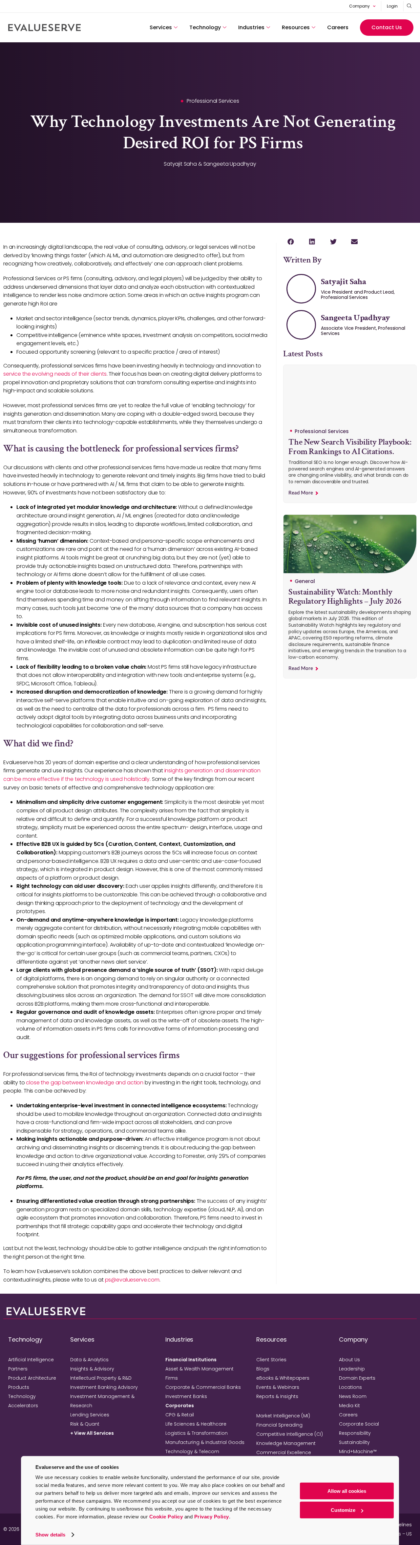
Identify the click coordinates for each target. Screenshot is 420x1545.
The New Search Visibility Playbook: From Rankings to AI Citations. (349, 446)
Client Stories (271, 1359)
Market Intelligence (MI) (283, 1415)
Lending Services (89, 1414)
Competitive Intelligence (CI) (289, 1434)
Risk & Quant (84, 1424)
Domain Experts (357, 1378)
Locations (350, 1387)
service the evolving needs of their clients (55, 374)
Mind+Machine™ (358, 1451)
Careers (337, 27)
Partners (18, 1369)
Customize (343, 1510)
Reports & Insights (277, 1396)
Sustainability (354, 1442)
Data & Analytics (89, 1359)
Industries (251, 27)
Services (161, 27)
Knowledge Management (286, 1443)
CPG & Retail (179, 1414)
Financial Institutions (191, 1359)
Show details (50, 1534)
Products (18, 1387)
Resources (296, 27)
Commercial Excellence (283, 1452)
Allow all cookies (346, 1491)
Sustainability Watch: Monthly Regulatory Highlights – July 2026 (345, 596)
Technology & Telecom (192, 1451)
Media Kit (349, 1405)
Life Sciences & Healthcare (195, 1424)
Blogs (262, 1369)
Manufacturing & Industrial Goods (204, 1442)
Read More (301, 493)
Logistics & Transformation (196, 1433)
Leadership (352, 1369)
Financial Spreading (279, 1425)
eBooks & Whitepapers (282, 1378)
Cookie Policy (166, 1516)
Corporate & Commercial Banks (203, 1387)
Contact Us (386, 27)
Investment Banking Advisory (104, 1387)
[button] (290, 241)
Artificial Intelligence (31, 1359)
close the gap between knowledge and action (84, 1082)
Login (392, 6)
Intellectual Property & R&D (101, 1378)
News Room (353, 1396)
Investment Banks (186, 1396)
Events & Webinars (277, 1387)
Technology (205, 27)
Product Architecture (32, 1378)
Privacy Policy (211, 1516)
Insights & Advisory (92, 1369)
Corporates (179, 1405)
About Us (349, 1359)
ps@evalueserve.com (132, 1280)
